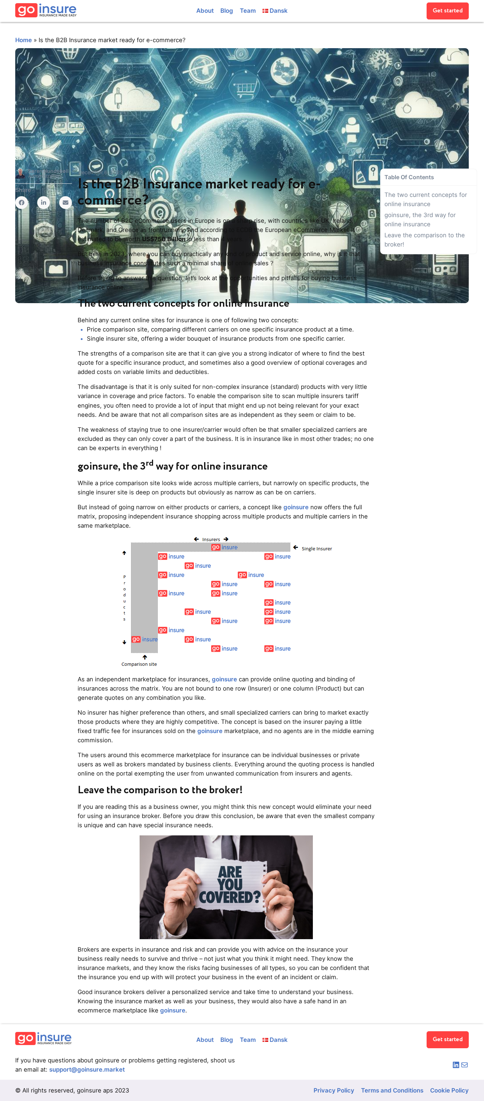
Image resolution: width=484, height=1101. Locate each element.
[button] (448, 10)
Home (23, 40)
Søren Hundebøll (48, 171)
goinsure (296, 507)
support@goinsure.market (87, 1069)
